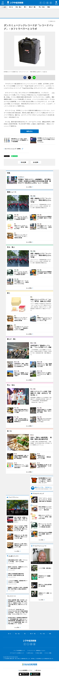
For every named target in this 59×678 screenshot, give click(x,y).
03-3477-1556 (25, 124)
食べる (11, 7)
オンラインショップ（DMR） (13, 148)
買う (25, 7)
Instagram (47, 3)
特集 (48, 7)
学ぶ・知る (42, 7)
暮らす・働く (32, 7)
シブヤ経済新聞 (15, 2)
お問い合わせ (30, 653)
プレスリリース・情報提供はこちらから (37, 650)
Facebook (40, 3)
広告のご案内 (39, 653)
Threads (50, 3)
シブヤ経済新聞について (20, 650)
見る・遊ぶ (18, 7)
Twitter (44, 3)
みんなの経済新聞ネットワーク (29, 665)
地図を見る (29, 131)
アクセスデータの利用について (17, 653)
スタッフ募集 (48, 653)
